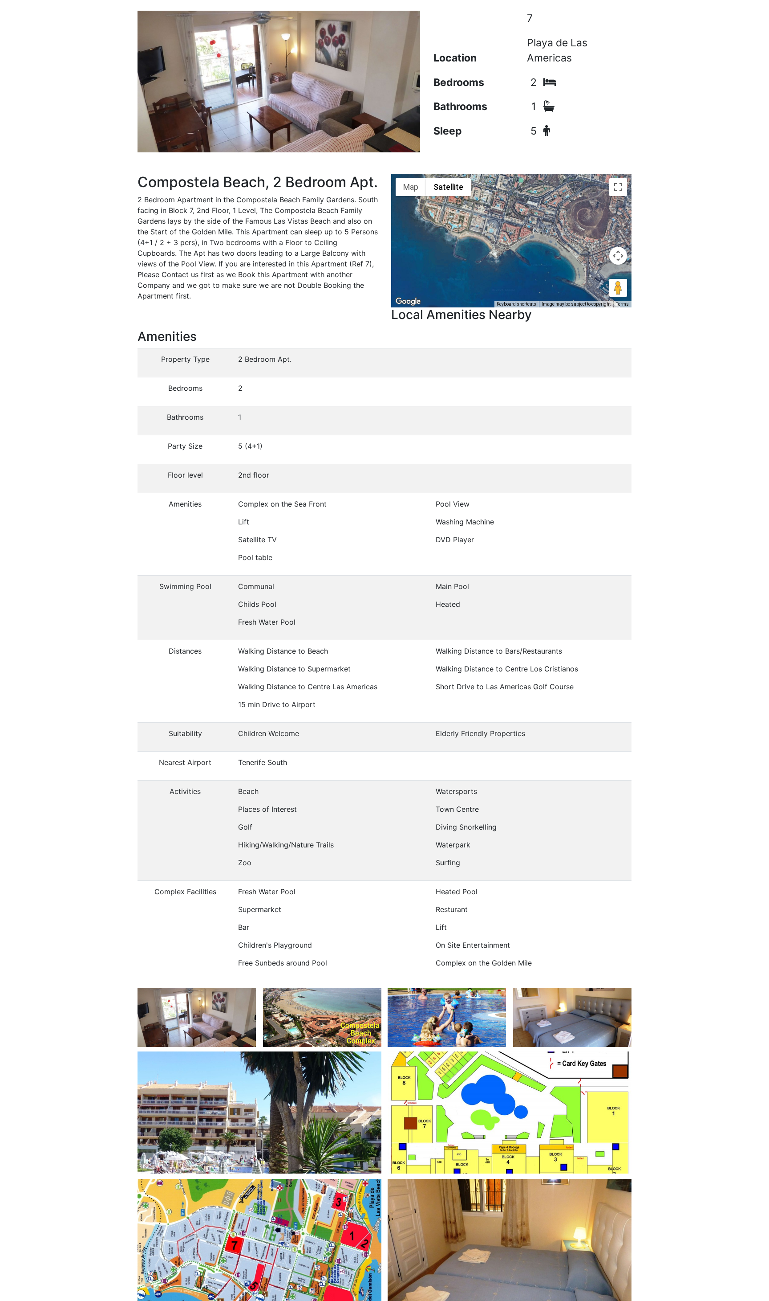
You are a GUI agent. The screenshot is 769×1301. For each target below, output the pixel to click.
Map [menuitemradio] (410, 187)
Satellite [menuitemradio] (448, 187)
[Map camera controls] (618, 256)
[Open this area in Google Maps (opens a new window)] (408, 301)
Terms (622, 304)
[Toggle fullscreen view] (618, 187)
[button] (511, 228)
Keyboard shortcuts (516, 304)
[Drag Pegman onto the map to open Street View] (618, 288)
